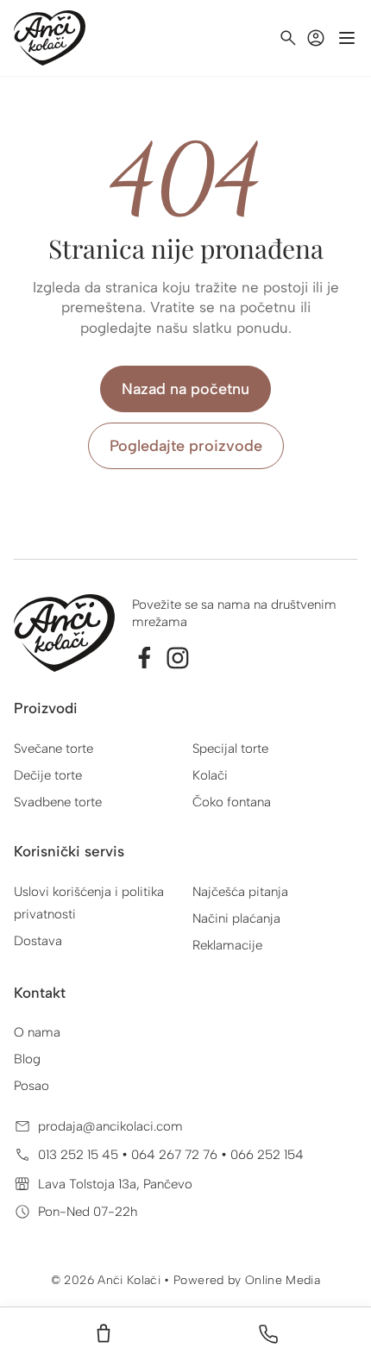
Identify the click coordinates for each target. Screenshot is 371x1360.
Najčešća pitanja (240, 891)
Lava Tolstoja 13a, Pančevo (115, 1184)
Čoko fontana (231, 802)
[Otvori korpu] (103, 1334)
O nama (37, 1032)
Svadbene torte (58, 802)
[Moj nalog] (315, 38)
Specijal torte (230, 748)
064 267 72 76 (176, 1155)
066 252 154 (267, 1155)
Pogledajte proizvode (186, 445)
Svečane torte (53, 748)
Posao (31, 1086)
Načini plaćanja (236, 918)
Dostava (38, 941)
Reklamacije (227, 945)
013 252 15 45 (80, 1155)
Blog (27, 1059)
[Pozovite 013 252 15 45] (268, 1334)
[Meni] (346, 38)
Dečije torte (48, 775)
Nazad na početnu (185, 388)
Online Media (282, 1280)
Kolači (210, 775)
